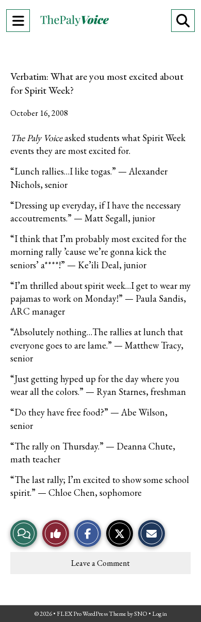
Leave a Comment (100, 563)
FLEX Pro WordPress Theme (91, 614)
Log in (159, 614)
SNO (140, 614)
